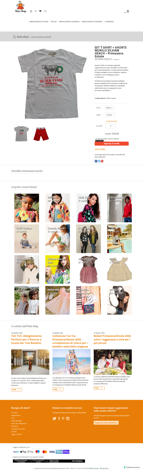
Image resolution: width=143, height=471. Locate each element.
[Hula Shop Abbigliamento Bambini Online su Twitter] (54, 419)
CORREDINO (109, 22)
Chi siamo (14, 413)
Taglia (98, 115)
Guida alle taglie (16, 421)
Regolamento (15, 415)
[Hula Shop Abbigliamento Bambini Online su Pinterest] (63, 419)
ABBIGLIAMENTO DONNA (38, 22)
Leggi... (14, 389)
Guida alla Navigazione (19, 423)
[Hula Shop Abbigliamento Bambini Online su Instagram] (67, 419)
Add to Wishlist (100, 149)
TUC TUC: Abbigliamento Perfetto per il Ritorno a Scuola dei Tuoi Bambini (26, 339)
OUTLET (54, 22)
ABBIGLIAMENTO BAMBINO (69, 22)
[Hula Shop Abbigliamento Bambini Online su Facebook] (59, 419)
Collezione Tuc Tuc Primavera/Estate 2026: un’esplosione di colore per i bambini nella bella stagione (70, 341)
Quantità (99, 126)
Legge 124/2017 (16, 434)
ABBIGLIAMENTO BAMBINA (92, 22)
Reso (13, 418)
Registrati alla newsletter (106, 422)
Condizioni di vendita (18, 429)
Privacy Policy (95, 468)
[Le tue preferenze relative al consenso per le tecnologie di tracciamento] (132, 467)
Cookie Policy (104, 468)
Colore (98, 108)
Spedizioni (14, 426)
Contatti (14, 432)
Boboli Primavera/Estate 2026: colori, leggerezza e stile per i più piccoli (112, 339)
